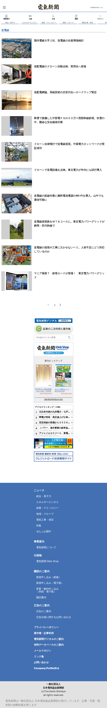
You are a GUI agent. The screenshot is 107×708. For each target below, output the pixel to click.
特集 (38, 525)
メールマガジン (42, 650)
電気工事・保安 (87, 23)
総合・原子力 (10, 23)
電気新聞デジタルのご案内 (49, 638)
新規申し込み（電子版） (50, 582)
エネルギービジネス (29, 23)
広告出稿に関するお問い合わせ (53, 617)
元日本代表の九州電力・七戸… (54, 411)
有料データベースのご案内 (49, 644)
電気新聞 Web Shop (47, 561)
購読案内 (41, 597)
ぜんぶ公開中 (43, 531)
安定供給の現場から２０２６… (54, 422)
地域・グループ (68, 23)
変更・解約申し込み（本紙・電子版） (47, 590)
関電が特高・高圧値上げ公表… (54, 417)
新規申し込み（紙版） (48, 577)
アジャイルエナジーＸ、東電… (54, 433)
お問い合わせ (41, 662)
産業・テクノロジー (49, 23)
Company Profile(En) (46, 668)
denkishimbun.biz (53, 399)
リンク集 (39, 656)
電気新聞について (46, 547)
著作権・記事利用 (44, 633)
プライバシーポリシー (46, 627)
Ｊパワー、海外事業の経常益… (54, 427)
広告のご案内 (43, 611)
